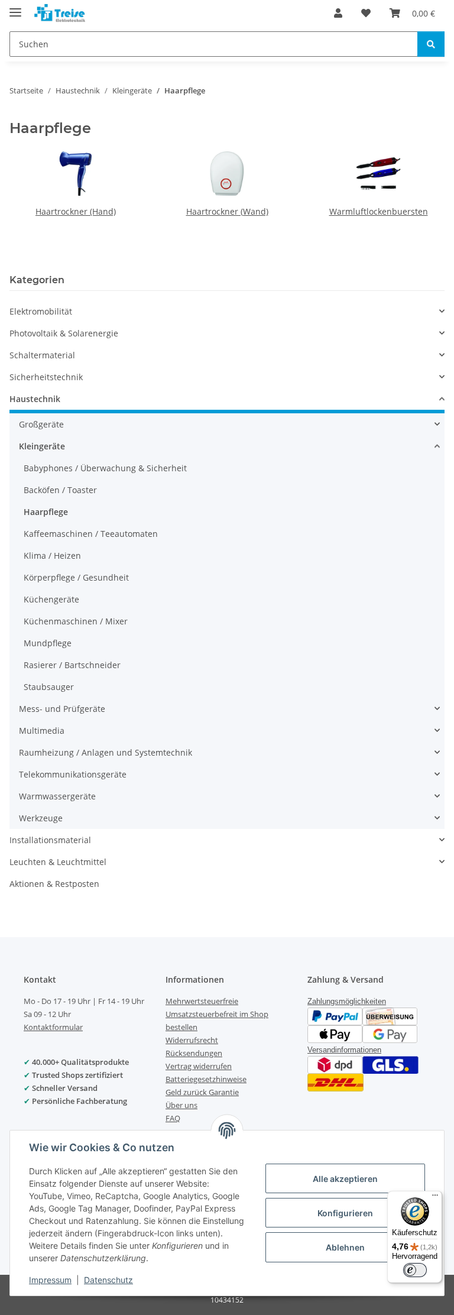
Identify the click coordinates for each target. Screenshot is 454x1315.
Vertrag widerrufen (199, 1066)
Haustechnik (34, 398)
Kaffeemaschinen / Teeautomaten (91, 533)
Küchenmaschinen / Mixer (76, 621)
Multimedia (41, 730)
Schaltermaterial (42, 355)
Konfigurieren (345, 1213)
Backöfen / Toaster (60, 489)
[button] (338, 13)
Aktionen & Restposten (54, 883)
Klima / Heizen (52, 555)
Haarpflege (46, 511)
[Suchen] (431, 44)
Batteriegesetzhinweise (206, 1079)
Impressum (50, 1280)
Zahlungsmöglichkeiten (346, 1001)
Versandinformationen (344, 1049)
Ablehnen (345, 1247)
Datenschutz (108, 1280)
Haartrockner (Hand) (75, 211)
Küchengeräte (51, 599)
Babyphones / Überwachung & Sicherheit (105, 468)
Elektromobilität (40, 311)
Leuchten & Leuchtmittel (57, 861)
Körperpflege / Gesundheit (76, 577)
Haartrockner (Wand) (227, 211)
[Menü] (435, 1198)
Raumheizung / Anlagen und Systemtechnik (105, 752)
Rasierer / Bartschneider (72, 665)
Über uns (181, 1105)
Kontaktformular (53, 1027)
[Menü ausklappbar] (15, 7)
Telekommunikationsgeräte (73, 774)
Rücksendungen (194, 1053)
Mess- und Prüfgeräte (62, 708)
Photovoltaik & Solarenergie (63, 333)
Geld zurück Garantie (202, 1092)
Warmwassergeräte (57, 796)
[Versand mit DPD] (334, 1063)
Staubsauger (49, 686)
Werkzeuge (41, 818)
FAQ (173, 1118)
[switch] (415, 1270)
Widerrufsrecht (192, 1040)
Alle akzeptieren (345, 1179)
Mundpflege (48, 643)
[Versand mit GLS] (390, 1063)
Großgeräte (41, 424)
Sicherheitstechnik (46, 377)
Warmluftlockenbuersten (378, 211)
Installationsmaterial (50, 840)
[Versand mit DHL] (335, 1081)
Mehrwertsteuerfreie (202, 1001)
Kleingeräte (42, 446)
